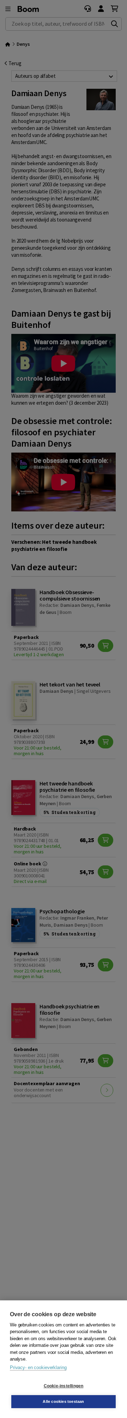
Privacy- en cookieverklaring (38, 1367)
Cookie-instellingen (64, 1385)
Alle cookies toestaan (63, 1401)
